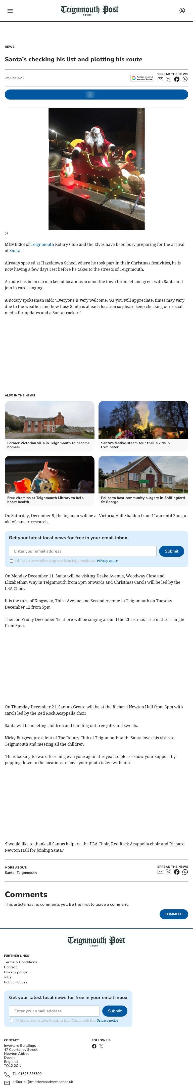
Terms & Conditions (20, 962)
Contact (10, 967)
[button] (10, 11)
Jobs (7, 977)
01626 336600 (29, 1074)
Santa (15, 250)
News (10, 47)
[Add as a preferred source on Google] (142, 78)
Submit (171, 551)
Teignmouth (42, 244)
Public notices (15, 982)
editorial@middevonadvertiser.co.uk (43, 1082)
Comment (174, 914)
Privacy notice (107, 561)
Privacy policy (15, 972)
